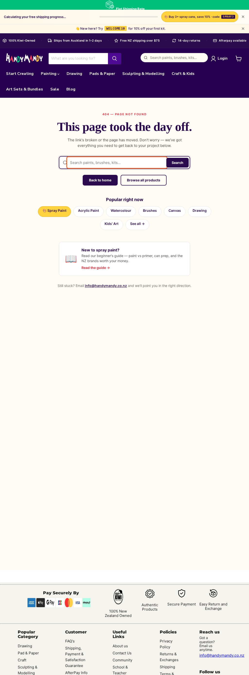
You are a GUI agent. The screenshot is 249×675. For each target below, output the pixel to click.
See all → (137, 224)
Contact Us (122, 653)
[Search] (114, 58)
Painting (49, 73)
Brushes (150, 210)
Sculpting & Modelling (143, 73)
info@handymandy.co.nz (106, 286)
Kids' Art (111, 224)
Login (223, 58)
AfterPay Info (76, 672)
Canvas (175, 210)
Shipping (167, 667)
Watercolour (121, 210)
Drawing (74, 73)
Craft (22, 660)
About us (120, 646)
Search (177, 162)
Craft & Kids (183, 73)
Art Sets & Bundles (24, 89)
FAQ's (70, 641)
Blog (70, 89)
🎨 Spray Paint (54, 210)
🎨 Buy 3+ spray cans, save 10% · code (199, 16)
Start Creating (20, 73)
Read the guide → (95, 268)
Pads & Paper (102, 73)
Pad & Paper (28, 653)
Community (122, 660)
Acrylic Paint (88, 210)
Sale (54, 89)
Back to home (100, 180)
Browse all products (143, 180)
